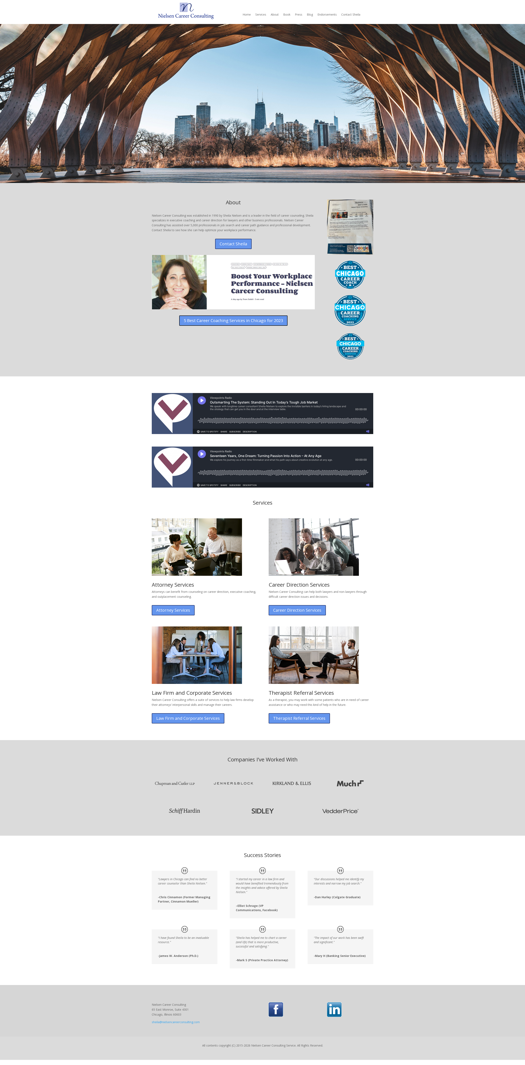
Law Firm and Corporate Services (188, 718)
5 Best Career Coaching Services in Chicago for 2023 (233, 320)
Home (247, 14)
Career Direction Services (297, 610)
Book (286, 14)
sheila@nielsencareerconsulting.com (176, 1022)
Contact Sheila (350, 14)
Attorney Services (173, 610)
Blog (310, 14)
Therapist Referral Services (299, 718)
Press (298, 14)
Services (260, 14)
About (275, 14)
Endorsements (327, 14)
